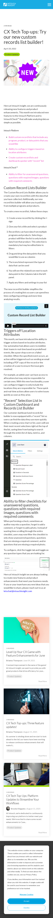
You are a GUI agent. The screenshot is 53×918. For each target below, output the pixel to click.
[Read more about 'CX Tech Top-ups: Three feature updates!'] (26, 701)
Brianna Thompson (14, 660)
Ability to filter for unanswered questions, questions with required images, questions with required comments (29, 177)
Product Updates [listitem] (14, 676)
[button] (49, 4)
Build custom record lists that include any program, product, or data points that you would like (28, 140)
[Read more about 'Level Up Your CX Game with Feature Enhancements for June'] (26, 630)
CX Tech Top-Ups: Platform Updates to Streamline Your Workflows (22, 799)
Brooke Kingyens (17, 808)
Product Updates (12, 54)
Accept (26, 901)
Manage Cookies (26, 894)
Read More (42, 681)
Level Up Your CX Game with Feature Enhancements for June (25, 653)
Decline (26, 908)
